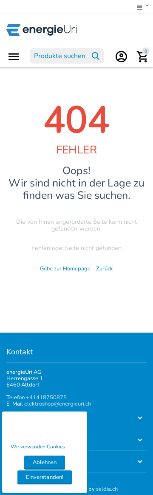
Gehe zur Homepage (65, 269)
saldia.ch (107, 489)
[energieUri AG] (41, 29)
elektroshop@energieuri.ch (57, 404)
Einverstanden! (44, 477)
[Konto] (121, 57)
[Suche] (95, 55)
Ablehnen (45, 462)
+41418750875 (46, 397)
